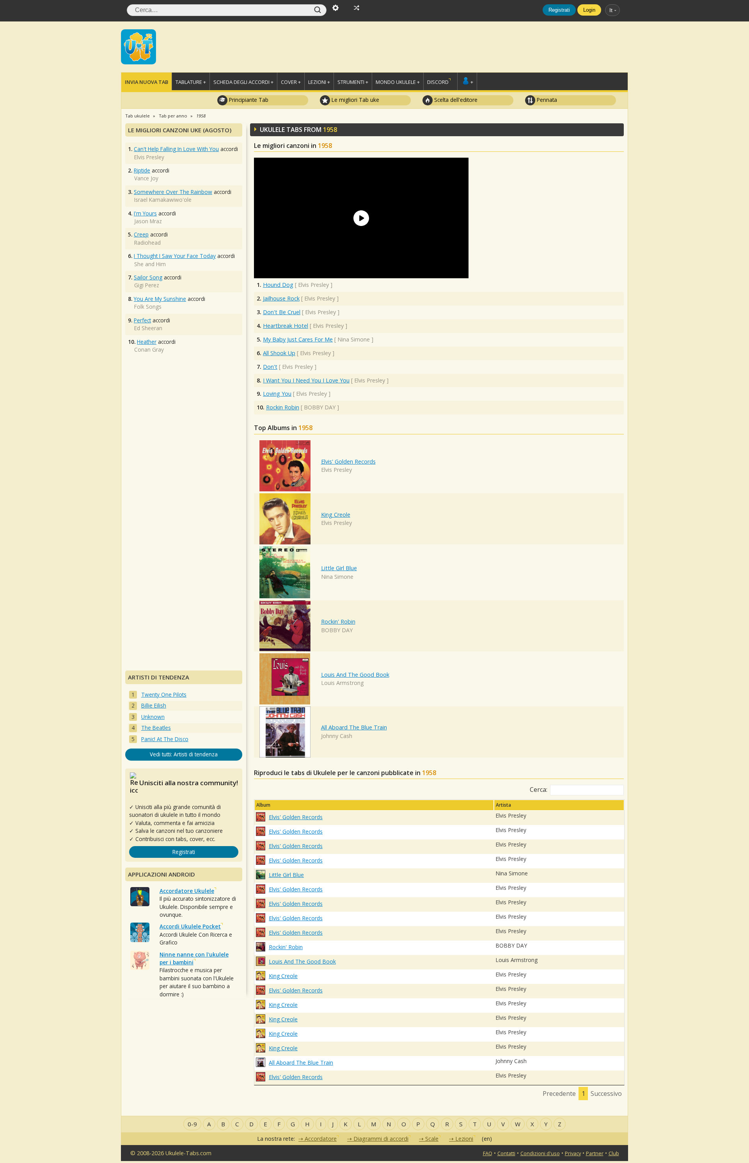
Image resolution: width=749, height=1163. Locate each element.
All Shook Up (279, 353)
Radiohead (147, 242)
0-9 (192, 1124)
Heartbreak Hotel (285, 325)
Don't (270, 366)
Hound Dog (278, 284)
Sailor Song (148, 277)
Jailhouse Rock (281, 298)
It (610, 10)
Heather (146, 341)
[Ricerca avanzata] (335, 7)
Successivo (606, 1093)
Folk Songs (148, 306)
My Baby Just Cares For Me (298, 339)
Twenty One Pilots (163, 694)
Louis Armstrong (342, 682)
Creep (141, 234)
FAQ (487, 1153)
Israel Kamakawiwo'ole (163, 199)
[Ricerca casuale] (356, 7)
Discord (438, 81)
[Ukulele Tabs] (138, 46)
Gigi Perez (146, 285)
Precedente (559, 1093)
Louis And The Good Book (355, 674)
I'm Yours (145, 213)
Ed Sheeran (148, 328)
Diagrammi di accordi (380, 1138)
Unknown (153, 716)
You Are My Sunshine (160, 298)
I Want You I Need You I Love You (306, 380)
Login (589, 10)
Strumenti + (352, 81)
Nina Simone (337, 576)
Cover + (291, 81)
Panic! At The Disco (164, 739)
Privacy (573, 1153)
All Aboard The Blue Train (354, 727)
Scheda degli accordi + (243, 81)
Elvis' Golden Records (348, 461)
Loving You (277, 393)
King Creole (335, 514)
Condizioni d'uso (540, 1153)
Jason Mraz (148, 221)
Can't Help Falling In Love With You (176, 149)
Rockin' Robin (338, 621)
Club (614, 1153)
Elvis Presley (336, 469)
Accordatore (321, 1138)
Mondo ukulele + (398, 81)
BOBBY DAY (337, 630)
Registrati (559, 10)
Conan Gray (149, 349)
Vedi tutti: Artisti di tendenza (184, 754)
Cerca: (538, 789)
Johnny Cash (336, 736)
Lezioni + (319, 81)
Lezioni (464, 1138)
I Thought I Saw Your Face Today (175, 256)
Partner (594, 1153)
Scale (431, 1138)
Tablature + (191, 81)
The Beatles (156, 727)
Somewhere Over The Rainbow (173, 192)
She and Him (150, 264)
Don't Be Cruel (281, 312)
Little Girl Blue (339, 568)
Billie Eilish (153, 705)
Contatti (506, 1153)
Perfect (142, 320)
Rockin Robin (282, 407)
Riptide (142, 170)
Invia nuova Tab (146, 81)
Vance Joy (146, 178)
